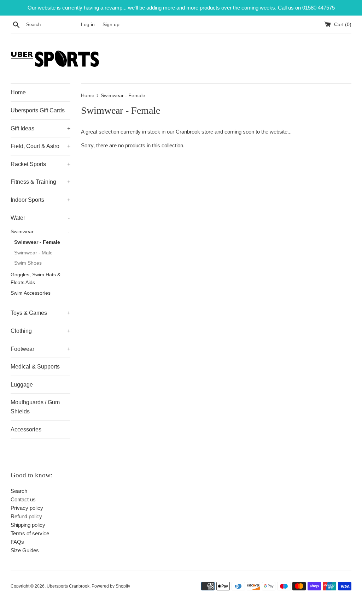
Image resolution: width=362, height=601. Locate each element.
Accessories (26, 429)
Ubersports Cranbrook (68, 586)
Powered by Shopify (111, 586)
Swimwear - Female (37, 242)
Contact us (23, 499)
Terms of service (30, 533)
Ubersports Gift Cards (38, 110)
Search (19, 491)
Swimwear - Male (33, 252)
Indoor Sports (40, 200)
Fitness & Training (40, 182)
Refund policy (26, 516)
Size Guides (25, 550)
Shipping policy (28, 525)
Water (40, 218)
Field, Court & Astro (40, 146)
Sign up (111, 24)
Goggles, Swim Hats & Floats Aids (35, 278)
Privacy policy (27, 508)
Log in (88, 24)
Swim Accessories (31, 293)
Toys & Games (40, 313)
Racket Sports (40, 164)
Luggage (22, 385)
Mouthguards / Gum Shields (35, 406)
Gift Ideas (40, 128)
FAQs (17, 542)
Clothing (40, 331)
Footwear (40, 349)
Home (18, 92)
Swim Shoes (28, 263)
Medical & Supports (35, 367)
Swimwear (40, 231)
